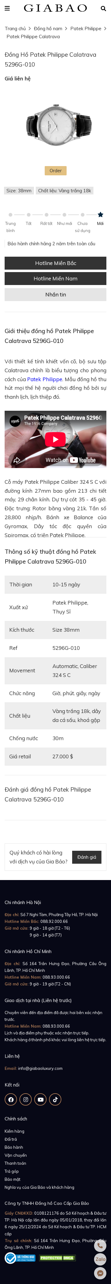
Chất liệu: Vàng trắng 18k (64, 191)
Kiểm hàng (14, 1131)
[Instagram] (25, 1099)
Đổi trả (11, 1139)
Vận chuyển (16, 1155)
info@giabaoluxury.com (40, 1068)
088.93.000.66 (56, 977)
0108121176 (46, 1213)
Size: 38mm (18, 191)
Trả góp (12, 1171)
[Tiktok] (55, 1099)
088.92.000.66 (54, 921)
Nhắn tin (55, 294)
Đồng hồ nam (48, 28)
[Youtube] (40, 1099)
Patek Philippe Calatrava (33, 36)
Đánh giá (86, 857)
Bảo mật (12, 1179)
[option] (55, 126)
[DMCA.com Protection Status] (57, 1256)
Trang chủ (15, 28)
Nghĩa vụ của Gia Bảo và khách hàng (39, 1187)
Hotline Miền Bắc (55, 263)
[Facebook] (11, 1099)
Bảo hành (14, 1147)
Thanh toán (15, 1163)
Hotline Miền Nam (55, 278)
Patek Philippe (85, 28)
